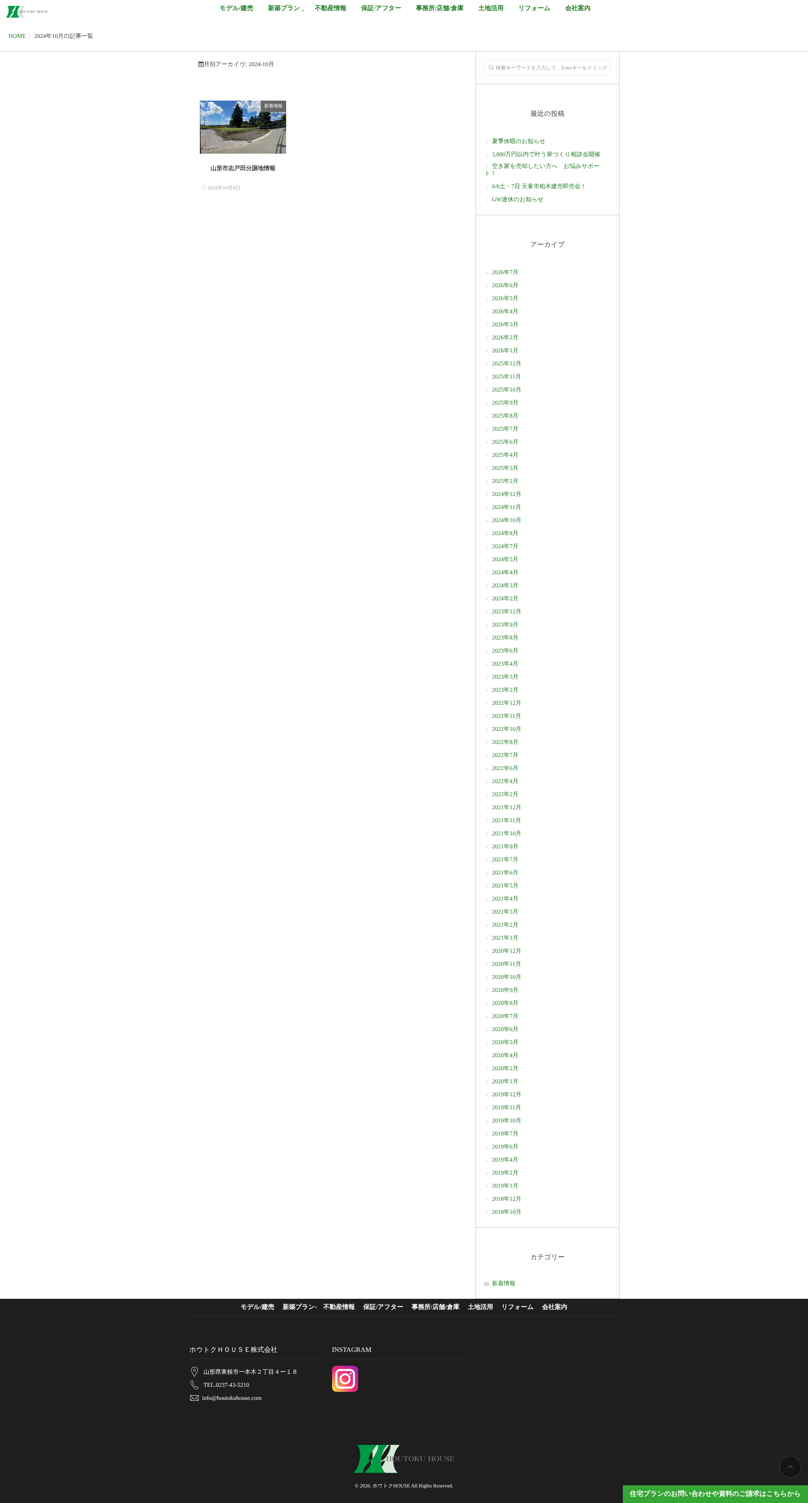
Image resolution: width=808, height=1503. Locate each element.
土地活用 (491, 8)
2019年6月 (505, 1147)
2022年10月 (506, 729)
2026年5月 (505, 299)
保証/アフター (381, 8)
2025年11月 (506, 377)
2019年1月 (505, 1186)
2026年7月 (505, 272)
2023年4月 (505, 664)
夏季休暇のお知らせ (518, 142)
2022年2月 (505, 794)
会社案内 (577, 8)
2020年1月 (505, 1082)
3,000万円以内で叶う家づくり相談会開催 (546, 155)
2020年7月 (505, 1016)
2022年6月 (505, 768)
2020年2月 (505, 1069)
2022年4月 (505, 781)
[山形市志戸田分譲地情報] (243, 127)
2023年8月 (505, 638)
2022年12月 (506, 703)
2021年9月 (505, 847)
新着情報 (273, 106)
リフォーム (534, 8)
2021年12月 (506, 808)
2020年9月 (505, 990)
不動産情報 (330, 8)
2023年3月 (505, 677)
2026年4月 (505, 312)
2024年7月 (505, 547)
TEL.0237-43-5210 (226, 1385)
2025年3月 (505, 468)
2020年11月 (506, 964)
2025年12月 (506, 364)
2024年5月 (505, 560)
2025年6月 (505, 442)
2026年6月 (505, 285)
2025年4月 (505, 455)
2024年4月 (505, 573)
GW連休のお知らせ (518, 200)
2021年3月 (505, 912)
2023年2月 (505, 690)
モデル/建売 (236, 8)
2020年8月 (505, 1003)
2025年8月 (505, 416)
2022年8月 (505, 742)
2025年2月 (505, 481)
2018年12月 (506, 1199)
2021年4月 (505, 899)
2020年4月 (505, 1056)
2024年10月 (506, 520)
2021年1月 (505, 938)
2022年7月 (505, 755)
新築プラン (284, 8)
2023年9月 (505, 625)
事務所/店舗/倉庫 (439, 8)
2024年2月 (505, 599)
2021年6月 (505, 873)
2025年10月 (506, 390)
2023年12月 (506, 612)
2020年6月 (505, 1029)
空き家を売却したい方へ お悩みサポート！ (541, 170)
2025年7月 (505, 429)
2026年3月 (505, 325)
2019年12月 (506, 1095)
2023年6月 (505, 651)
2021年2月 (505, 925)
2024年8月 (505, 533)
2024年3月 (505, 586)
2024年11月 (506, 507)
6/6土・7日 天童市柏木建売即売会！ (539, 187)
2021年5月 (505, 886)
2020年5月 (505, 1042)
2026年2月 (505, 338)
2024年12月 (506, 494)
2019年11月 (506, 1108)
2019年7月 (505, 1134)
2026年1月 (505, 351)
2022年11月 (506, 716)
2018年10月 (506, 1212)
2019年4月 (505, 1160)
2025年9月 (505, 403)
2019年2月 (505, 1173)
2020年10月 (506, 977)
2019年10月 (506, 1121)
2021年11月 (506, 821)
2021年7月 (505, 860)
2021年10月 (506, 834)
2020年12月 (506, 951)
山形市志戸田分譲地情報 (242, 168)
